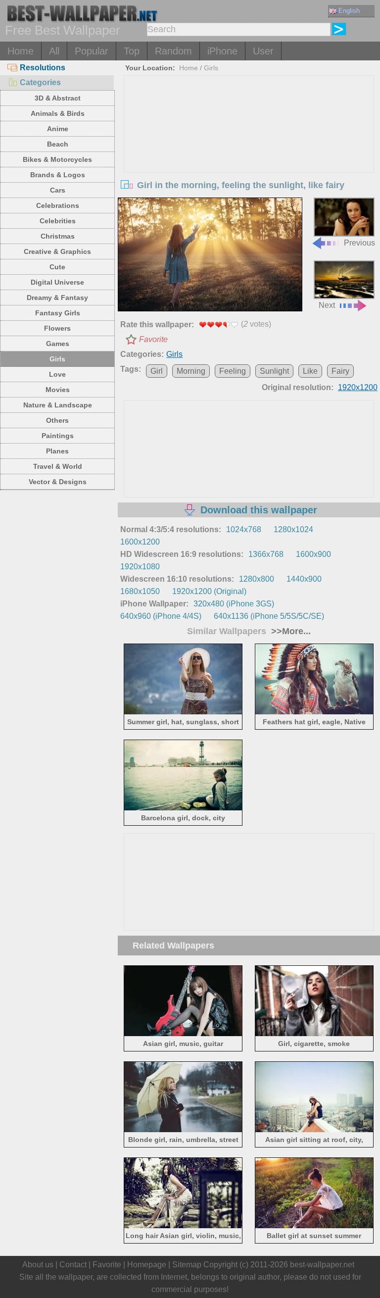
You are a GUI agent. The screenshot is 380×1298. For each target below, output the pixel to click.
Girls (57, 359)
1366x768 (266, 554)
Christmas (58, 236)
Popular (91, 51)
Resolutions (42, 67)
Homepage (146, 1264)
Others (57, 420)
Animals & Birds (58, 113)
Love (57, 374)
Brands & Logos (57, 175)
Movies (58, 390)
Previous (359, 243)
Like (310, 371)
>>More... (290, 631)
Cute (57, 267)
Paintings (58, 436)
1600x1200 (140, 542)
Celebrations (57, 205)
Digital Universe (57, 282)
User (263, 51)
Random (173, 51)
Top (132, 51)
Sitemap (186, 1264)
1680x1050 (140, 591)
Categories (40, 82)
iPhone (222, 51)
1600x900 (313, 554)
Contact (73, 1264)
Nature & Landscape (57, 405)
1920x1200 (358, 387)
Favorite (153, 339)
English (349, 10)
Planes (57, 451)
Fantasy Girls (57, 313)
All (54, 51)
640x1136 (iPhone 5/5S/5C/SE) (269, 616)
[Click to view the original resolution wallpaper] (210, 255)
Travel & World (57, 466)
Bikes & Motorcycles (57, 159)
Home (20, 51)
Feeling (232, 371)
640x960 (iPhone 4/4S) (160, 616)
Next (327, 305)
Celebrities (58, 221)
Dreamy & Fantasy (57, 297)
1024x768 (243, 529)
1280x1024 (293, 529)
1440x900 (304, 579)
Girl (156, 371)
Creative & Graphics (57, 251)
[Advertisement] (249, 150)
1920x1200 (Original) (209, 591)
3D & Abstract (58, 98)
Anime (57, 129)
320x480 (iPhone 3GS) (233, 603)
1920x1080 (140, 566)
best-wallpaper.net (322, 1264)
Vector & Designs (58, 482)
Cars (57, 190)
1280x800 (256, 579)
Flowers (57, 328)
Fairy (340, 371)
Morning (191, 371)
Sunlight (274, 371)
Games (57, 344)
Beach (57, 144)
